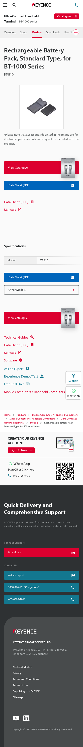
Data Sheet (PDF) (16, 202)
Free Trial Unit (14, 384)
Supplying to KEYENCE (26, 691)
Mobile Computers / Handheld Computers (34, 392)
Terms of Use (20, 685)
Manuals (10, 209)
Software (10, 360)
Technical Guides (16, 337)
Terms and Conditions (26, 679)
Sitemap (18, 697)
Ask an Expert (14, 368)
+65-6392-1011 (16, 599)
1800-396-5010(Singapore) (23, 587)
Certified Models (22, 667)
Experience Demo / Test (21, 376)
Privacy (17, 673)
